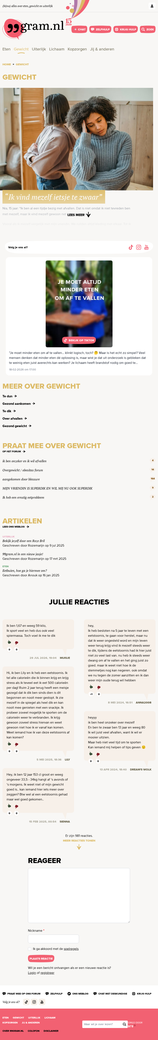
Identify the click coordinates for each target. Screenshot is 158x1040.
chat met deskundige (112, 993)
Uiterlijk (39, 49)
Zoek (150, 29)
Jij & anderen (102, 49)
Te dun (7, 396)
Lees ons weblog (13, 526)
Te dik (6, 411)
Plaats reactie (41, 958)
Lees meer (76, 215)
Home (6, 64)
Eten (6, 49)
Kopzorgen (77, 49)
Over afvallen (12, 418)
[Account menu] (152, 6)
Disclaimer (51, 1030)
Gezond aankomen (16, 403)
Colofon (34, 1030)
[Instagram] (138, 247)
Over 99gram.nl (13, 1030)
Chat (82, 29)
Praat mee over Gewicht (51, 445)
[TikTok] (131, 247)
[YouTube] (146, 247)
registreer (47, 973)
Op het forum (11, 451)
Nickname (36, 931)
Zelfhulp (103, 29)
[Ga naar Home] (33, 29)
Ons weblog (80, 993)
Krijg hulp (128, 29)
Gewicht (21, 49)
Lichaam (56, 49)
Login (32, 973)
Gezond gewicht (14, 426)
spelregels (71, 949)
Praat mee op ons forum (24, 993)
